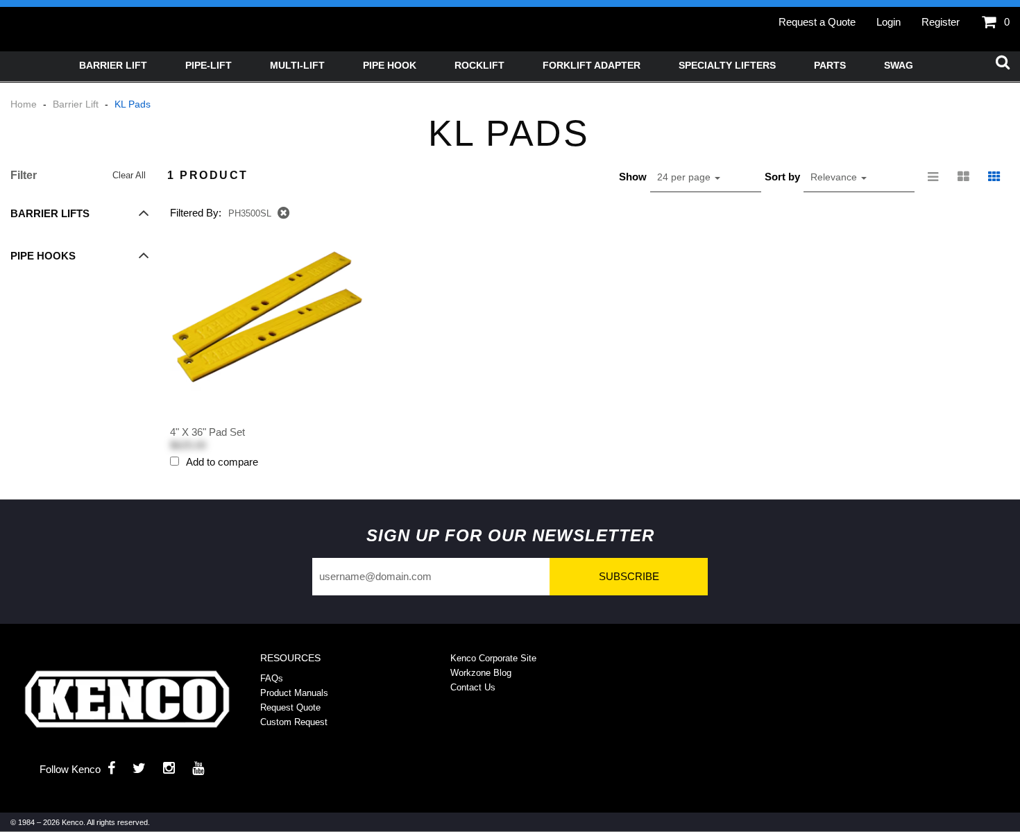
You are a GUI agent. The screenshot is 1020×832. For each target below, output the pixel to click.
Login (888, 22)
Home (25, 104)
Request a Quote (817, 22)
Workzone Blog (480, 673)
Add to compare (222, 462)
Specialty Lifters (727, 65)
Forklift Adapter (591, 65)
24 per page (685, 176)
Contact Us (472, 687)
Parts (830, 65)
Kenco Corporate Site (493, 658)
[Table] (964, 177)
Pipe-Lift (208, 65)
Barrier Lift (113, 65)
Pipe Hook (389, 65)
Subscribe (629, 576)
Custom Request (294, 722)
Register (940, 22)
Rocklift (479, 65)
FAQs (271, 678)
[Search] (1003, 63)
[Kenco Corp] (126, 699)
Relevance (835, 176)
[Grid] (994, 177)
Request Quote (290, 707)
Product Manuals (294, 693)
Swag (898, 65)
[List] (933, 177)
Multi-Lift (297, 65)
